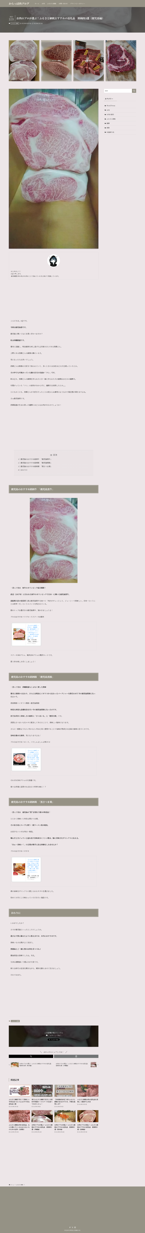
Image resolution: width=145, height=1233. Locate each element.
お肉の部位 (110, 114)
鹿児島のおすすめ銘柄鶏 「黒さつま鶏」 (36, 466)
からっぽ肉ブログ (19, 3)
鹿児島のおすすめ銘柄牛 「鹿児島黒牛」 (36, 459)
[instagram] (75, 1227)
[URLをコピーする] (76, 1056)
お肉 (108, 110)
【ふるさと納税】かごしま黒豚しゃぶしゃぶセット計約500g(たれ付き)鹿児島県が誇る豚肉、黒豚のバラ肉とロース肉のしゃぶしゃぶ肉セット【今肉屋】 (33, 757)
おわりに (24, 470)
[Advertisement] (53, 298)
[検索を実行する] (134, 91)
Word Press (111, 106)
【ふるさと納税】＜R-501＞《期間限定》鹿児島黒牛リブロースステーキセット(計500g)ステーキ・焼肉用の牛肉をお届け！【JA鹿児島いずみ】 (33, 631)
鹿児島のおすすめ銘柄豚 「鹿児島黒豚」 (36, 463)
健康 (108, 123)
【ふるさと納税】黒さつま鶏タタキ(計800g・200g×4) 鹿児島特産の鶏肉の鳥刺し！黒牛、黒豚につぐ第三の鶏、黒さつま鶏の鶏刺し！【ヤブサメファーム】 (33, 867)
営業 (108, 128)
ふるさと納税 (14, 23)
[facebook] (70, 1227)
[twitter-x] (72, 1227)
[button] (31, 1056)
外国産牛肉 (110, 132)
